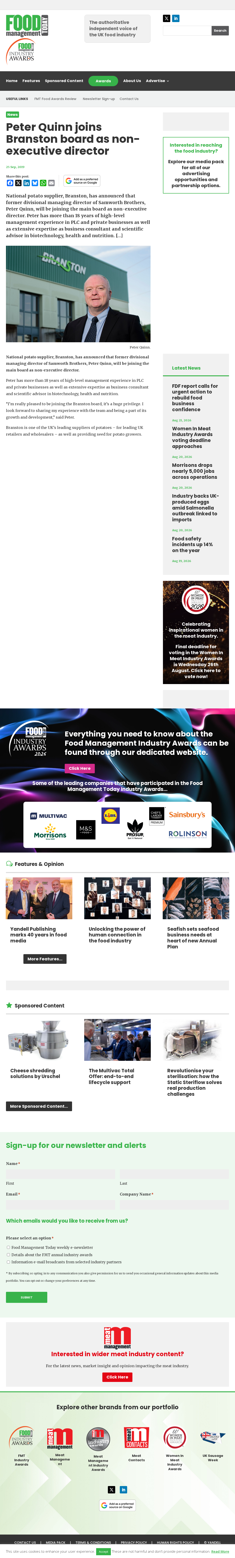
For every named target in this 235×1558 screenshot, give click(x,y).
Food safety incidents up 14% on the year (192, 544)
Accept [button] (103, 1551)
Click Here (80, 768)
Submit (27, 1297)
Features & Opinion (39, 864)
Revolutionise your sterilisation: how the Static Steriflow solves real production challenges (194, 1082)
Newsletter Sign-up (99, 99)
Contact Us (129, 99)
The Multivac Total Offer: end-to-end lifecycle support (111, 1076)
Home (11, 81)
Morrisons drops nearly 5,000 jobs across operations (194, 471)
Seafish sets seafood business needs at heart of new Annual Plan (193, 938)
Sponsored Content (64, 81)
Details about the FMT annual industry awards (51, 1255)
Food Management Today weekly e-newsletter (52, 1247)
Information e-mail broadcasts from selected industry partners (66, 1262)
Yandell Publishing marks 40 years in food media (38, 935)
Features (31, 81)
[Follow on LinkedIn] (175, 18)
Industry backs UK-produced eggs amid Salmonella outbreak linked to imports (195, 508)
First (10, 1183)
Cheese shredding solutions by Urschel (35, 1073)
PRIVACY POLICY (134, 1542)
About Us (132, 81)
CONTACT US (25, 1542)
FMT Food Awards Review (55, 99)
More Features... (45, 959)
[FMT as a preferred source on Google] (82, 180)
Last (123, 1183)
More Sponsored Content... (39, 1106)
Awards (103, 81)
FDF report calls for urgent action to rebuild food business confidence (195, 398)
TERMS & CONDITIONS (93, 1542)
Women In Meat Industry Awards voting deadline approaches (192, 437)
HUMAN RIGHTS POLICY (175, 1542)
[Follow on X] (166, 18)
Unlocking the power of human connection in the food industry (117, 935)
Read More (220, 1551)
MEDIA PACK (55, 1542)
